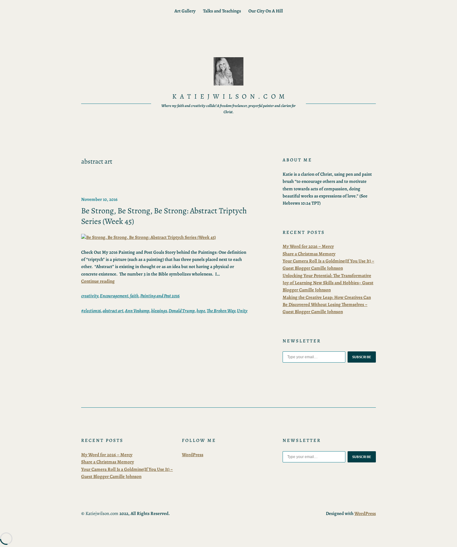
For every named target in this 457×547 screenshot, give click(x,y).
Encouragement (114, 296)
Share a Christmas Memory (309, 254)
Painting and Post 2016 (160, 296)
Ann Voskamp (137, 311)
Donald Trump (181, 311)
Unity (242, 311)
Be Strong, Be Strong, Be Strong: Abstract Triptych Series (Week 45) (164, 216)
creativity (89, 296)
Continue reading (98, 281)
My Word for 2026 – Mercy (308, 246)
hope (200, 311)
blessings (159, 311)
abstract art (113, 311)
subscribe (362, 357)
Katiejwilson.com (230, 96)
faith (134, 296)
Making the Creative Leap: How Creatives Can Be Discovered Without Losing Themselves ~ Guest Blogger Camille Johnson (327, 304)
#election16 (91, 311)
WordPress (192, 455)
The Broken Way (221, 311)
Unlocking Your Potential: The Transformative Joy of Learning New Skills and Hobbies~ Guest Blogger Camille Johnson (328, 282)
